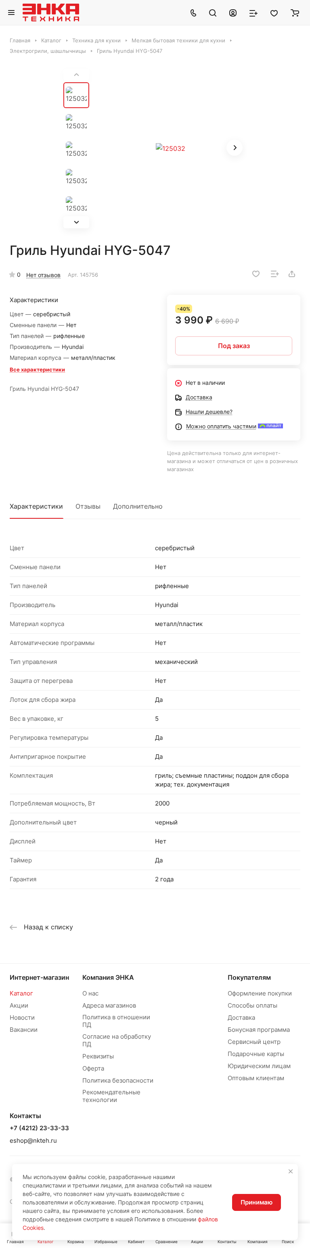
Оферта (93, 1068)
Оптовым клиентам (256, 1078)
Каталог (21, 993)
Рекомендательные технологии (111, 1096)
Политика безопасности (117, 1080)
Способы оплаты (252, 1005)
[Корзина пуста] (295, 12)
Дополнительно (138, 506)
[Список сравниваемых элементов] (253, 12)
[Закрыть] (290, 1171)
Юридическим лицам (259, 1066)
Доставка (241, 1017)
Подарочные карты (256, 1054)
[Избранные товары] (274, 12)
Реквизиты (98, 1056)
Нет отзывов (43, 274)
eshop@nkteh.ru (33, 1140)
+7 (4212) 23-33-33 (39, 1128)
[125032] (170, 148)
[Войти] (233, 12)
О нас (90, 993)
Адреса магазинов (109, 1005)
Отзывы (88, 506)
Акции (19, 1005)
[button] (76, 222)
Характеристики (36, 506)
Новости (22, 1017)
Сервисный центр (254, 1042)
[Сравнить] (274, 273)
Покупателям (249, 977)
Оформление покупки (260, 993)
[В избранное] (255, 273)
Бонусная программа (259, 1029)
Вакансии (24, 1029)
